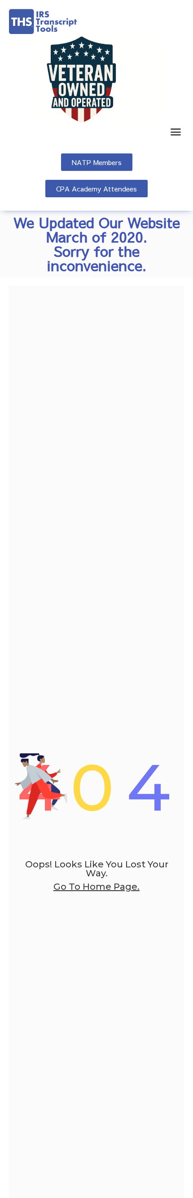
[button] (175, 131)
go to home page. (96, 886)
